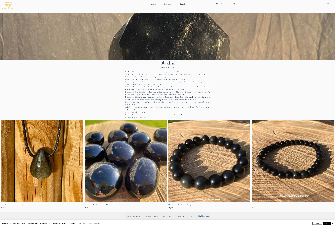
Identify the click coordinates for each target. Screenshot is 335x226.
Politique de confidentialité (93, 223)
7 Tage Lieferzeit (5, 210)
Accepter (326, 223)
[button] (233, 3)
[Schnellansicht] (42, 161)
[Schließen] (333, 223)
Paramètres (317, 223)
